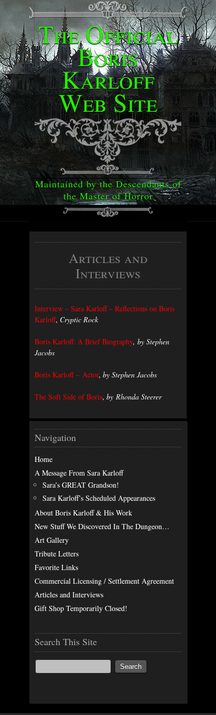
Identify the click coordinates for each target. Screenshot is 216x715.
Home (43, 459)
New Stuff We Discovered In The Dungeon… (102, 526)
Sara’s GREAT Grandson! (80, 485)
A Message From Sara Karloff (79, 473)
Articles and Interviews (69, 595)
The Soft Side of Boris (68, 397)
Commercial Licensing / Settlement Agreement (104, 581)
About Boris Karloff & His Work (83, 513)
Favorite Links (56, 567)
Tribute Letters (57, 554)
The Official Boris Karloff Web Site (108, 68)
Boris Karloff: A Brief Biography (84, 341)
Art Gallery (52, 540)
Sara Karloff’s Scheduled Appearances (98, 498)
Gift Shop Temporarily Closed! (81, 608)
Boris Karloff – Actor (67, 375)
